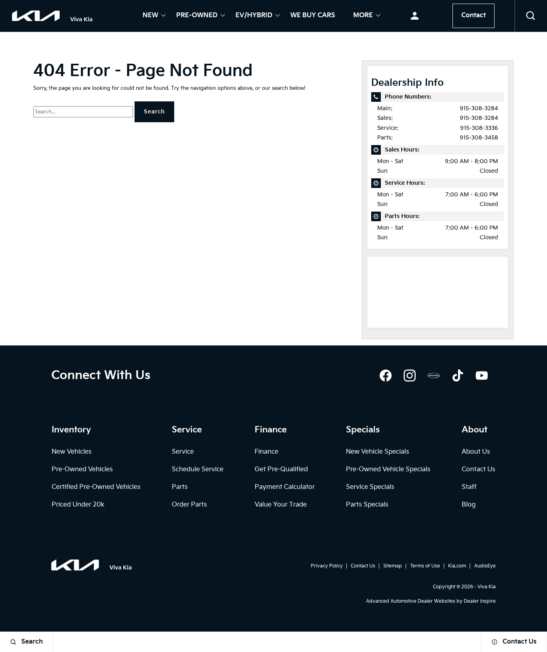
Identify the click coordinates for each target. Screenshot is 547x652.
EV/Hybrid (253, 16)
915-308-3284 (479, 108)
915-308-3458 (479, 137)
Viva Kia (486, 587)
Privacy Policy (327, 566)
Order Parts (189, 505)
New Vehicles (72, 452)
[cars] (434, 375)
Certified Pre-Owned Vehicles (96, 487)
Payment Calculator (285, 487)
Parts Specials (367, 505)
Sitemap (392, 566)
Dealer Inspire (480, 601)
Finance (266, 452)
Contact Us (478, 469)
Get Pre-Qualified (281, 469)
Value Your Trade (281, 505)
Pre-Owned (196, 16)
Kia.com (457, 566)
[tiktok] (458, 375)
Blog (469, 505)
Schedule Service (197, 469)
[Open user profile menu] (414, 16)
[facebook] (386, 375)
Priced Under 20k (78, 505)
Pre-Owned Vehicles (82, 469)
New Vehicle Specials (377, 452)
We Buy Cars (312, 16)
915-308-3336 (479, 128)
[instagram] (410, 375)
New (150, 16)
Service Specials (370, 487)
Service (183, 452)
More (363, 16)
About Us (476, 452)
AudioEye (485, 566)
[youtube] (482, 375)
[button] (531, 16)
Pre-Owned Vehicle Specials (388, 469)
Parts (180, 487)
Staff (469, 487)
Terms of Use (425, 566)
